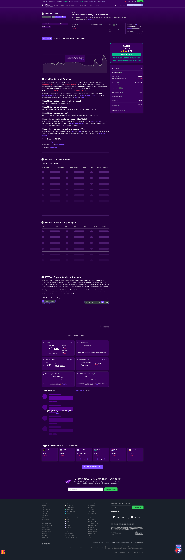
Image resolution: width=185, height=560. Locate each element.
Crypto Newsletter (46, 509)
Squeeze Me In (111, 489)
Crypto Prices (44, 535)
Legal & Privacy (123, 552)
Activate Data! (91, 19)
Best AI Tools (44, 533)
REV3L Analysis (47, 38)
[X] (112, 524)
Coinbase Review (91, 505)
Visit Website (104, 359)
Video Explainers (60, 144)
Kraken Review (91, 507)
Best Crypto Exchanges (47, 525)
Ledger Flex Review (69, 533)
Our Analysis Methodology (93, 523)
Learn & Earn (44, 505)
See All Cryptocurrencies (92, 467)
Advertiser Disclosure (138, 552)
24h (114, 24)
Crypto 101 (44, 507)
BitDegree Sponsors (92, 531)
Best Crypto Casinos (46, 531)
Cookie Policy (130, 552)
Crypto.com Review (92, 513)
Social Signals (81, 38)
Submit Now (96, 354)
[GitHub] (133, 524)
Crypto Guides (45, 511)
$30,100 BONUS (125, 54)
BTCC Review (91, 509)
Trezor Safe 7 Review (69, 535)
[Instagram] (128, 524)
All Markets (57, 38)
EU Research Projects (92, 525)
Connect (140, 1)
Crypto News (54, 142)
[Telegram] (115, 524)
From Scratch (53, 147)
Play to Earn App (45, 519)
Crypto (46, 9)
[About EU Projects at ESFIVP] (116, 532)
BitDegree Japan (91, 533)
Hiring (89, 535)
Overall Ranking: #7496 (46, 16)
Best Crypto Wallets (46, 529)
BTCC (54, 95)
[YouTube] (117, 524)
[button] (102, 1)
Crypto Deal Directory (76, 123)
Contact (89, 537)
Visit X (71, 342)
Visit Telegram (70, 359)
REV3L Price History (68, 38)
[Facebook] (120, 524)
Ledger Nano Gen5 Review (71, 537)
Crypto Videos (45, 515)
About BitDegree (91, 519)
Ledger (76, 97)
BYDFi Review (91, 511)
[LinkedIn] (122, 524)
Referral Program (91, 527)
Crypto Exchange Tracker (87, 95)
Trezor (83, 97)
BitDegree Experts (92, 521)
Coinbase (44, 95)
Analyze (49, 459)
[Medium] (125, 524)
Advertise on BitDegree (93, 529)
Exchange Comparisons (47, 527)
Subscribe (137, 507)
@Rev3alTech (48, 303)
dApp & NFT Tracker (46, 537)
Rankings (51, 9)
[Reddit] (130, 524)
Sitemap (117, 552)
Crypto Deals (44, 517)
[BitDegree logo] (46, 543)
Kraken (50, 95)
